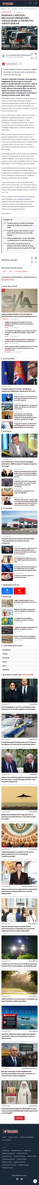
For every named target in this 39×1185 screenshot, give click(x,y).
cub (11, 271)
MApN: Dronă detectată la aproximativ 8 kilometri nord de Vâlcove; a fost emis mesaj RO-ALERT (18, 817)
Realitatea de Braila (22, 1159)
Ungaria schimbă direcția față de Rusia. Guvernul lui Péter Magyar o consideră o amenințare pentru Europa (25, 474)
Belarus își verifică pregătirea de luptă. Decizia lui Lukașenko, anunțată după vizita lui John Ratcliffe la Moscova (19, 779)
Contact (4, 1137)
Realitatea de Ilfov (32, 1156)
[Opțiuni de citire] (35, 1181)
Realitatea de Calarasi (19, 1156)
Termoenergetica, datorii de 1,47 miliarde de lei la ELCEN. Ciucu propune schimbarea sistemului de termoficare (25, 551)
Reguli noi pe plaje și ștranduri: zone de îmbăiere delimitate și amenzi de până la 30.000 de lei (19, 324)
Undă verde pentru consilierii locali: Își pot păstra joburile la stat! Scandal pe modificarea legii (17, 854)
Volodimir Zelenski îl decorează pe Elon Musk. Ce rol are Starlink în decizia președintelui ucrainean (25, 483)
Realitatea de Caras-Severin (9, 1165)
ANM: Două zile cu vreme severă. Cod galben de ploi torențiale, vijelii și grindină (19, 1000)
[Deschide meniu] (36, 3)
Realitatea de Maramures (22, 55)
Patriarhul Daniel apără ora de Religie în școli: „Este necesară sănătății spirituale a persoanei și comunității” (19, 1111)
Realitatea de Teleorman (8, 1153)
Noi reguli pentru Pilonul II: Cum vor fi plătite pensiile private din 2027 (25, 560)
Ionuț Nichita (33, 704)
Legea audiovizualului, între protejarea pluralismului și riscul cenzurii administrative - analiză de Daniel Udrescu (19, 316)
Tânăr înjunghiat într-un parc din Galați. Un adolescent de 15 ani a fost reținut (21, 239)
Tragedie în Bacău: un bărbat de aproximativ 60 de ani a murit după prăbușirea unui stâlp (25, 425)
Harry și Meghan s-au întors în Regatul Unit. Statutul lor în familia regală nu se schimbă (18, 708)
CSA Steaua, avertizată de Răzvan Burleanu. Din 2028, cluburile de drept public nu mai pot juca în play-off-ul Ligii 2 (21, 247)
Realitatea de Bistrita (22, 1153)
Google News (9, 279)
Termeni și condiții (13, 1137)
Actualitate (14, 9)
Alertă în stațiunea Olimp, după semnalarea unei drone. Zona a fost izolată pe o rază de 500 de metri (18, 1036)
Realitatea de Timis (7, 1156)
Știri (9, 9)
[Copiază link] (32, 54)
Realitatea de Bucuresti (20, 1162)
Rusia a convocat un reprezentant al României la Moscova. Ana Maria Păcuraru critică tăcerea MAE (19, 891)
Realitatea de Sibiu (7, 1162)
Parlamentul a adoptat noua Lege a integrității (24, 492)
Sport (6, 336)
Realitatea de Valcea (7, 1167)
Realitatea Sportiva (16, 1150)
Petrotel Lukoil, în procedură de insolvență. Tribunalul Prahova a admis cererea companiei (17, 541)
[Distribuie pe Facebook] (36, 54)
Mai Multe (19, 1118)
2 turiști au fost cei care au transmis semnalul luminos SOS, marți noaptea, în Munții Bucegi (19, 965)
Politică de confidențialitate (27, 1137)
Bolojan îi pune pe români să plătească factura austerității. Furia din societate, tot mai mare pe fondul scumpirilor (18, 1073)
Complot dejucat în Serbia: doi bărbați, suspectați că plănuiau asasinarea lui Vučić (20, 225)
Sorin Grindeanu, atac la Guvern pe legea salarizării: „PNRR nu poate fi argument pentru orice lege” (19, 464)
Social (7, 327)
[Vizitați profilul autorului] (3, 56)
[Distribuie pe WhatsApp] (32, 58)
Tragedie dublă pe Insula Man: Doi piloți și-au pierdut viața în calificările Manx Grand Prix (20, 340)
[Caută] (30, 3)
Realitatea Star (27, 1150)
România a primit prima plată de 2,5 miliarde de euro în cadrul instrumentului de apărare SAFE (25, 568)
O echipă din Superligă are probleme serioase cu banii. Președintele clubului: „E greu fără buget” (21, 332)
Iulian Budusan (33, 849)
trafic (4, 271)
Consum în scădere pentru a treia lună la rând (24, 576)
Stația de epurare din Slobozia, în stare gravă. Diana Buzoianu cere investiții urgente (20, 233)
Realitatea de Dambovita (8, 1159)
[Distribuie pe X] (36, 58)
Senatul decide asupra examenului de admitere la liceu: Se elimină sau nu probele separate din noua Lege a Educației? (18, 928)
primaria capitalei (21, 271)
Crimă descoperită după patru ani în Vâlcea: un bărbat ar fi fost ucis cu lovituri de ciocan (18, 743)
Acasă (4, 9)
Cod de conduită (6, 1140)
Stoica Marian (33, 812)
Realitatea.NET (6, 1150)
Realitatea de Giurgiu (24, 1165)
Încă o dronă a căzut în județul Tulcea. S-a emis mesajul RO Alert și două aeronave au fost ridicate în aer (21, 348)
